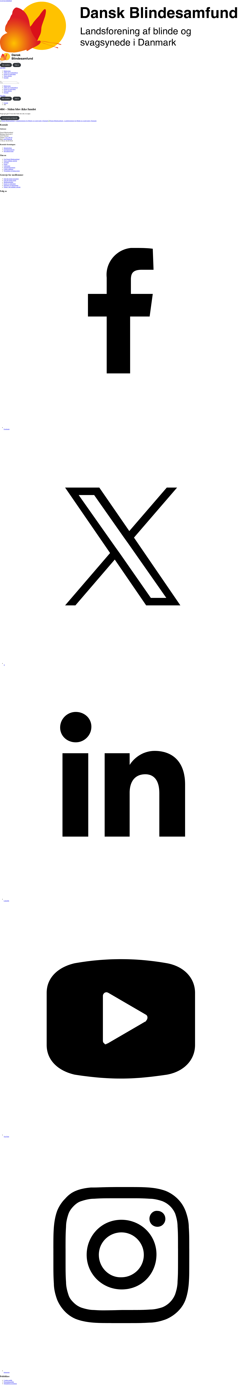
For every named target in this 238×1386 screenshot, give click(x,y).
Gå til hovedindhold (6, 1)
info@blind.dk (7, 139)
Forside (6, 103)
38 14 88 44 (8, 137)
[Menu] (0, 81)
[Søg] (18, 62)
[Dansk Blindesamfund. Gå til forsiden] (48, 121)
